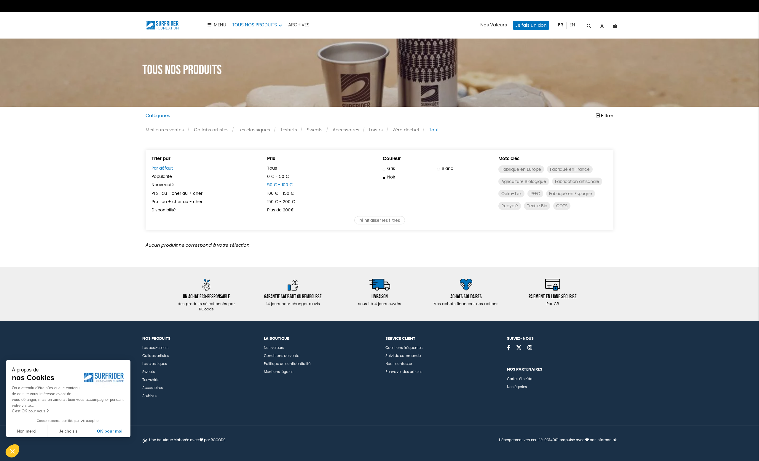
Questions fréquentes (403, 348)
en (572, 25)
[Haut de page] (747, 437)
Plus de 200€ (280, 210)
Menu (220, 25)
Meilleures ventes (165, 130)
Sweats (315, 130)
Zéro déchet (406, 130)
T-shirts (288, 130)
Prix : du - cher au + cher (177, 194)
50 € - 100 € (280, 185)
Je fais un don (531, 25)
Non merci (26, 431)
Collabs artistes (211, 130)
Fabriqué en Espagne (570, 194)
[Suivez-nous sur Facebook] (508, 348)
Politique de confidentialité (287, 364)
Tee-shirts (150, 380)
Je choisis (68, 431)
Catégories (158, 116)
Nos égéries (517, 387)
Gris (391, 169)
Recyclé (509, 206)
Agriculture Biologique (523, 182)
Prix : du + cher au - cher (177, 202)
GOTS (561, 206)
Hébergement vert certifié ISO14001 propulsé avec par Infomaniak (558, 440)
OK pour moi (109, 431)
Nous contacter (398, 364)
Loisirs (376, 130)
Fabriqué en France (570, 170)
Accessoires (346, 130)
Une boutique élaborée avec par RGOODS (187, 440)
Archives (299, 25)
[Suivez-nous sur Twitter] (519, 348)
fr (560, 25)
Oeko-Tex (511, 194)
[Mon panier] (615, 25)
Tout (434, 130)
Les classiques (254, 130)
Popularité (162, 177)
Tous (272, 168)
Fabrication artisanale (577, 182)
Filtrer (606, 116)
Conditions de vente (281, 356)
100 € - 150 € (280, 194)
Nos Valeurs (493, 25)
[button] (12, 451)
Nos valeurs (274, 348)
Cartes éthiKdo (519, 379)
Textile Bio (537, 206)
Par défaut (162, 168)
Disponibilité (164, 210)
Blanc (447, 169)
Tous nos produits (254, 25)
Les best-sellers (155, 348)
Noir (391, 177)
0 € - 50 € (278, 177)
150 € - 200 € (281, 202)
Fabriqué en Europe (521, 170)
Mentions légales (278, 372)
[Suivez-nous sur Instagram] (529, 348)
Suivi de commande (403, 356)
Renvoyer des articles (403, 372)
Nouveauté (163, 185)
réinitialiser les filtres (379, 220)
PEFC (535, 194)
